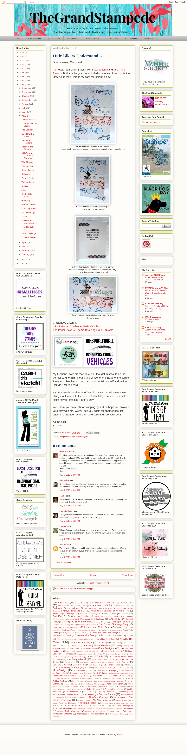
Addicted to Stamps (123, 606)
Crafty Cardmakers (99, 630)
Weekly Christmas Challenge (117, 714)
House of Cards (94, 656)
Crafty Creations (114, 630)
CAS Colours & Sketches (78, 616)
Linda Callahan (66, 511)
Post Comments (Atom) (99, 583)
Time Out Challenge (61, 708)
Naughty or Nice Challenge (81, 673)
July (24, 108)
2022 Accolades (150, 38)
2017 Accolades (54, 38)
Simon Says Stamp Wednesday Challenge (99, 686)
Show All (168, 339)
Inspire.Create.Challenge (100, 659)
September (27, 100)
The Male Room (88, 703)
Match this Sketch (101, 668)
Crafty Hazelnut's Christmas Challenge (76, 633)
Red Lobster (27, 130)
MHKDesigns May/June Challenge (27, 155)
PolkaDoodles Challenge (90, 678)
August (25, 104)
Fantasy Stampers (61, 646)
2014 (22, 263)
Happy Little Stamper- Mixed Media (89, 654)
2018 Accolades (73, 38)
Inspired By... (69, 662)
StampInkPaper (124, 692)
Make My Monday (70, 667)
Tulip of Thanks (28, 119)
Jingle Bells (84, 662)
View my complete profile (162, 103)
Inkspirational (100, 69)
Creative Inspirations (126, 633)
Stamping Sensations (105, 692)
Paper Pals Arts (84, 676)
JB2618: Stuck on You (154, 280)
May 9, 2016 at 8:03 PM (69, 557)
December (27, 88)
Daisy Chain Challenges (69, 639)
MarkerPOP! (89, 668)
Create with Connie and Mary (104, 633)
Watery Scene (27, 182)
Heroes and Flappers (26, 141)
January (26, 254)
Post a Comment (64, 563)
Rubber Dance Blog (94, 681)
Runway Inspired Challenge (112, 681)
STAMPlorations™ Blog (156, 288)
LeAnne (62, 526)
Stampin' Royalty (89, 692)
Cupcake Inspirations (113, 635)
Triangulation (27, 166)
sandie (62, 496)
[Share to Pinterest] (98, 432)
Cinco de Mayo (28, 212)
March (25, 246)
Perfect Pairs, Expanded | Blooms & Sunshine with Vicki (156, 293)
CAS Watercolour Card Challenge (89, 619)
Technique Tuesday (62, 697)
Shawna (162, 98)
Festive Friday (76, 646)
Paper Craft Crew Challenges (64, 676)
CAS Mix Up (98, 616)
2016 (22, 84)
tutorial (59, 711)
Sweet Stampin (127, 694)
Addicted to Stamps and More (66, 608)
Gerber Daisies (28, 204)
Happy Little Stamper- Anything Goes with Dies (83, 651)
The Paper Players (80, 437)
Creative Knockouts (63, 636)
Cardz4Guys (58, 616)
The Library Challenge (68, 703)
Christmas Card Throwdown (86, 625)
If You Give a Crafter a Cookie (121, 657)
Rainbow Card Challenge (113, 678)
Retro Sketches (78, 681)
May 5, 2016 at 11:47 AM (70, 506)
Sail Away (25, 174)
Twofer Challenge (72, 711)
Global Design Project (86, 648)
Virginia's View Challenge (95, 711)
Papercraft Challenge (100, 676)
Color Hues (57, 627)
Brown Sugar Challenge (63, 614)
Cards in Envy (109, 614)
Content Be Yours (26, 195)
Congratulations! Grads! (29, 124)
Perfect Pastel (27, 178)
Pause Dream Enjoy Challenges (67, 678)
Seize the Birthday (154, 304)
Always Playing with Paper (74, 611)
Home (19, 38)
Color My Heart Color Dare (95, 627)
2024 (22, 52)
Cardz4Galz (126, 614)
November (27, 92)
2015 (22, 259)
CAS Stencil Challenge (64, 619)
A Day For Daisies (95, 603)
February (26, 250)
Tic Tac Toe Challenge (120, 706)
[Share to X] (92, 432)
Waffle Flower (114, 711)
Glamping (25, 200)
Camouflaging (27, 170)
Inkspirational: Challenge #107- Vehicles (76, 326)
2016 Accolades (34, 38)
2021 (22, 64)
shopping (99, 684)
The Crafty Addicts (84, 700)
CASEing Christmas (93, 622)
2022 (22, 60)
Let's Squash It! (94, 665)
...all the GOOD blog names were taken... (155, 276)
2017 (22, 80)
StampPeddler (88, 694)
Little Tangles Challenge (114, 665)
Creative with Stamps (86, 635)
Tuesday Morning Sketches (103, 708)
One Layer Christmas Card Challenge (117, 673)
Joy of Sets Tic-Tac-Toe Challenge (102, 662)
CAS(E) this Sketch (72, 621)
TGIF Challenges (78, 697)
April (24, 242)
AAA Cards (127, 602)
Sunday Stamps (107, 694)
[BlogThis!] (90, 432)
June (24, 112)
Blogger (120, 735)
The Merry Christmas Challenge (112, 703)
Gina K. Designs (69, 648)
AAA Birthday (112, 603)
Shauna (62, 544)
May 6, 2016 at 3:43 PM (69, 539)
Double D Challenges (81, 642)
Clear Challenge (28, 233)
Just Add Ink (123, 662)
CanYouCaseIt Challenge (89, 614)
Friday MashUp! (123, 646)
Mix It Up (92, 670)
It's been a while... (152, 319)
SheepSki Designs (87, 684)
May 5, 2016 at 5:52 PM (69, 521)
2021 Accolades (131, 38)
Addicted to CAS (101, 605)
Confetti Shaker (28, 237)
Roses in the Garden (27, 148)
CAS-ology (114, 619)
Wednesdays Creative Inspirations (90, 714)
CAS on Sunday (126, 616)
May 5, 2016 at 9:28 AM (69, 490)
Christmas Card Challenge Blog (63, 625)
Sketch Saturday (93, 689)
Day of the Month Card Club (108, 639)
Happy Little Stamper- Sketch (116, 654)
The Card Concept (98, 697)
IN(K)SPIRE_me (62, 659)
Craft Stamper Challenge (81, 630)
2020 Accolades (111, 38)
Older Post (127, 575)
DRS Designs (103, 643)
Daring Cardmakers (86, 639)
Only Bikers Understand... (28, 221)
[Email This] (87, 432)
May (24, 116)
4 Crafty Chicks (80, 603)
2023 (22, 56)
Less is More (78, 665)
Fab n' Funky (128, 643)
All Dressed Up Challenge (94, 608)
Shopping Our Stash (114, 684)
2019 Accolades (92, 38)
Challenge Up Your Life (120, 622)
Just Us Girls (60, 664)
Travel (24, 216)
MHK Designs (60, 670)
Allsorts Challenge (115, 608)
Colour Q (119, 627)
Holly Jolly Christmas (77, 657)
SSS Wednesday (71, 692)
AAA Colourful (62, 606)
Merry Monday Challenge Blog (120, 668)
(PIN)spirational (61, 602)
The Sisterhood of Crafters (99, 706)
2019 (22, 72)
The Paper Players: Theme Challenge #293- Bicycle (83, 330)
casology (106, 622)
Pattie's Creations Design (123, 676)
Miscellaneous (80, 670)
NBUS (98, 673)
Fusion (56, 648)
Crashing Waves (29, 208)
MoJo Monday (125, 670)
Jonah (24, 190)
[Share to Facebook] (95, 432)
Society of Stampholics (114, 689)
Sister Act (80, 689)
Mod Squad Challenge (107, 670)
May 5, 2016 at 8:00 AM (69, 475)
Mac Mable (64, 480)
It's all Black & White (27, 135)
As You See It (122, 611)
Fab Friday (116, 643)
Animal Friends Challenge (101, 611)
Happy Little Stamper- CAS (113, 651)
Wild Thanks (27, 162)
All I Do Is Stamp (153, 327)
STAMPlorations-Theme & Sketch (66, 694)
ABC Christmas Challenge (80, 606)
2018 (22, 76)
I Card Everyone (153, 317)
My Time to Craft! (60, 673)
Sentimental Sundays (71, 684)
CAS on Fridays (110, 616)
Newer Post (59, 575)
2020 (22, 68)
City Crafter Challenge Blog (113, 624)
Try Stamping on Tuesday (82, 708)
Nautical (25, 186)
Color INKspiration (72, 627)
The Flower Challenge (102, 700)
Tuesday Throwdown (124, 708)
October (26, 96)
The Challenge (119, 697)
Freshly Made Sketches (97, 645)
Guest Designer (106, 648)
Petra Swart (64, 452)
